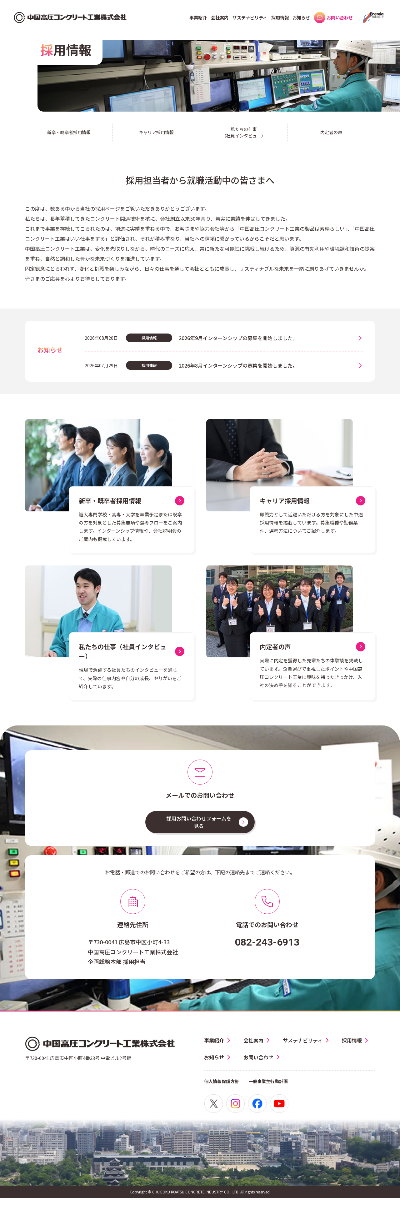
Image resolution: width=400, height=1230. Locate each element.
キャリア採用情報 (156, 132)
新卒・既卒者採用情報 (69, 132)
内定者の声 (331, 132)
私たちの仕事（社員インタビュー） (244, 132)
